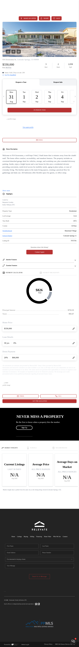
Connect (65, 536)
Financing (39, 536)
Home (13, 536)
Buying (26, 536)
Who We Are (57, 536)
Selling (32, 536)
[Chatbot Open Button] (73, 641)
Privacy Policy (48, 644)
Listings (19, 536)
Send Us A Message (39, 576)
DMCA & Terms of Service (62, 644)
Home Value (47, 536)
